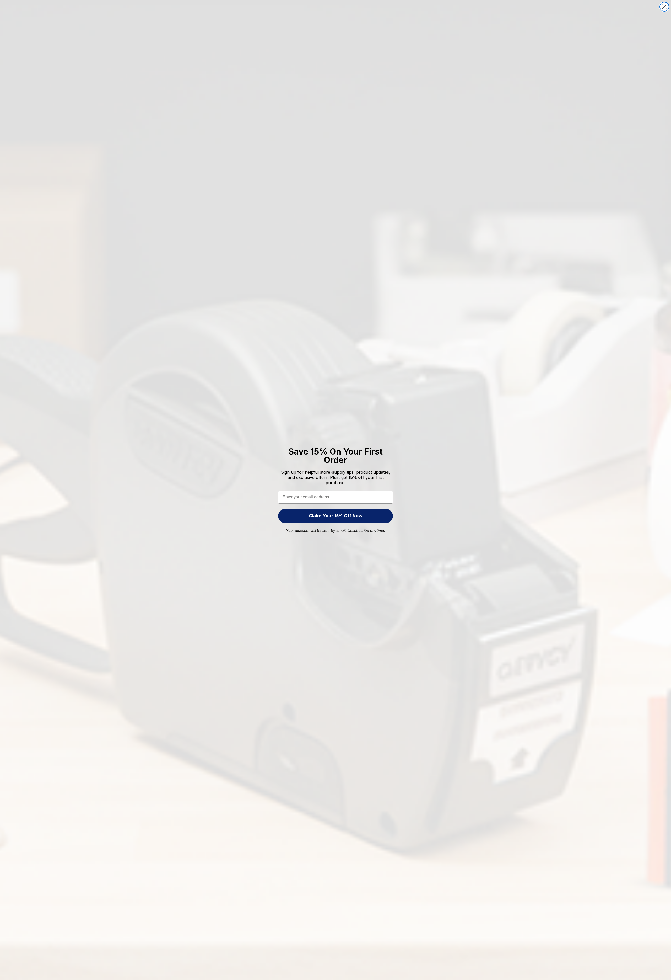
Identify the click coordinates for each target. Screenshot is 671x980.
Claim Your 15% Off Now (335, 515)
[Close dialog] (664, 6)
